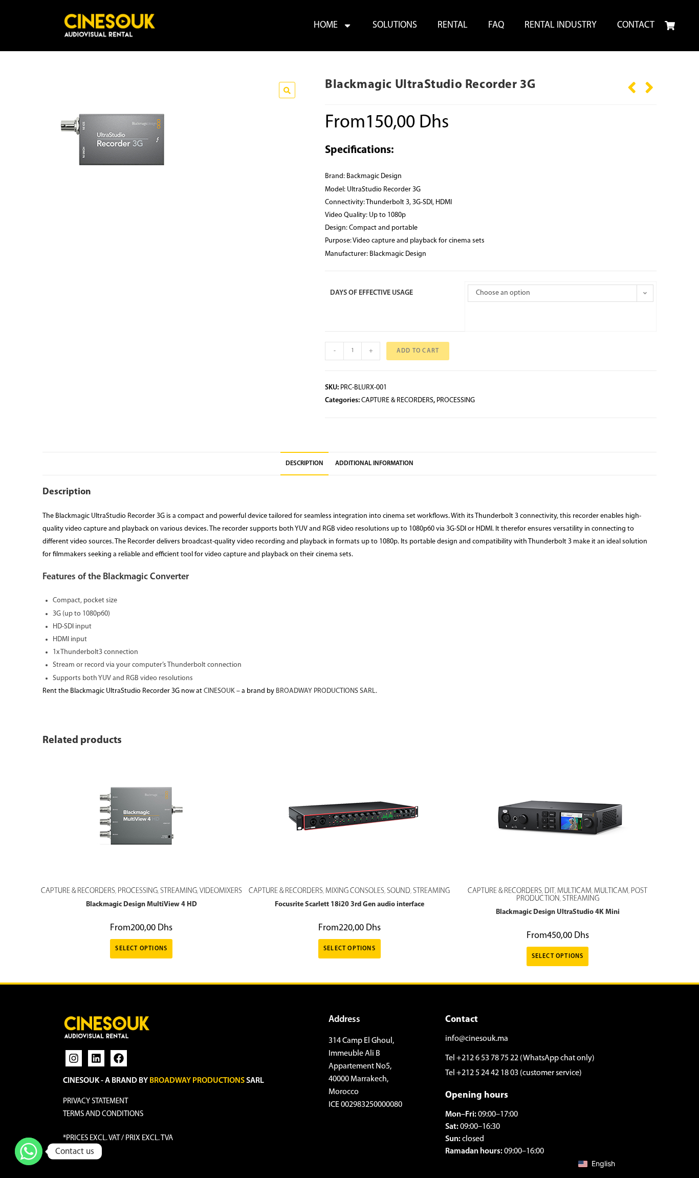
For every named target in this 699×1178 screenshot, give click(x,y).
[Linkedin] (96, 1058)
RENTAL (453, 25)
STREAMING (178, 891)
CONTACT (635, 25)
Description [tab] (304, 464)
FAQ (496, 25)
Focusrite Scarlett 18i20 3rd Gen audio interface (349, 904)
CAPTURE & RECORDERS (397, 400)
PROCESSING (455, 400)
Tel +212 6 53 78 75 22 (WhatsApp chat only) (520, 1058)
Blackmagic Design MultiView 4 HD (141, 904)
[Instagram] (73, 1058)
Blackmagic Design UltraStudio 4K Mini (558, 912)
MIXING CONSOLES (354, 891)
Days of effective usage (371, 293)
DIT (549, 891)
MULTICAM (574, 891)
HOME (326, 25)
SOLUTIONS (395, 25)
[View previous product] (632, 84)
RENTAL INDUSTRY (561, 25)
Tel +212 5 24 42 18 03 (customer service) (513, 1073)
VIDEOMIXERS (221, 891)
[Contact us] (28, 1151)
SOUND (398, 891)
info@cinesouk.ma (476, 1039)
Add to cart (418, 351)
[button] (287, 90)
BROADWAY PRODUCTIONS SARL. (326, 691)
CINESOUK (219, 691)
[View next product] (649, 84)
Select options (141, 949)
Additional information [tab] (374, 464)
